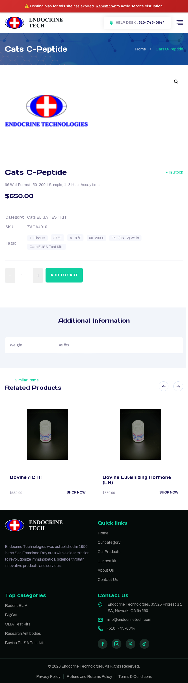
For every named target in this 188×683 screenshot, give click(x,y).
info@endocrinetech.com (129, 619)
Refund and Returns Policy (89, 676)
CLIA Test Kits (17, 624)
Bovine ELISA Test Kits (25, 643)
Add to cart (64, 275)
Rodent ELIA (16, 605)
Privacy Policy (48, 676)
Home (140, 49)
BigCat (11, 615)
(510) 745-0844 (121, 628)
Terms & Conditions (135, 676)
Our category (109, 542)
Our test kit (107, 561)
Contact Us (108, 579)
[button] (176, 81)
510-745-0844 (152, 22)
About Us (106, 570)
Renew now (106, 6)
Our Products (109, 552)
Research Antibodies (23, 633)
